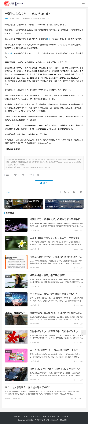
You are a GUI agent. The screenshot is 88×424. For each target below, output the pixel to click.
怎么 (38, 175)
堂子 (30, 175)
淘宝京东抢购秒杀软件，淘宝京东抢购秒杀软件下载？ (55, 256)
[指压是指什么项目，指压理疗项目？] (16, 281)
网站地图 (63, 420)
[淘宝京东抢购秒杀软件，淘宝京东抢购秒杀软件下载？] (16, 262)
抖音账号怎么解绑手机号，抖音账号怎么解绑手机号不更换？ (56, 219)
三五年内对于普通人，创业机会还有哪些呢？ (28, 387)
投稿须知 (46, 416)
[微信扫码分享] (65, 192)
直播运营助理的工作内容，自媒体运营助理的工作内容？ (56, 312)
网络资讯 (36, 18)
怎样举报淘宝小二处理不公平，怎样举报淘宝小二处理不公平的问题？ (56, 331)
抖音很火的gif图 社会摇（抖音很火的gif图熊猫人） (55, 368)
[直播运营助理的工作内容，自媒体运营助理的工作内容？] (16, 318)
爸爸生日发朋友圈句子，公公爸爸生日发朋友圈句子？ (55, 238)
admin (6, 18)
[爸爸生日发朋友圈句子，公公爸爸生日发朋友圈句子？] (16, 243)
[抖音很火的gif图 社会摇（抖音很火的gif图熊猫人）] (16, 374)
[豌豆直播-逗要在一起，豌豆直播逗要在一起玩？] (16, 355)
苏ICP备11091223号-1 (51, 420)
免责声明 (27, 416)
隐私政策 (65, 416)
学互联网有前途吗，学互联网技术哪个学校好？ (54, 294)
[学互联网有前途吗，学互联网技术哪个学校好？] (16, 299)
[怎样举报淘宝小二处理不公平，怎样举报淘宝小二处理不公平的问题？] (16, 337)
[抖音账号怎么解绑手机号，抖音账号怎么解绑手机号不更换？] (16, 225)
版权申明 (55, 416)
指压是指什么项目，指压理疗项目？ (48, 275)
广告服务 (36, 416)
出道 (10, 53)
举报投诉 (17, 416)
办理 (15, 175)
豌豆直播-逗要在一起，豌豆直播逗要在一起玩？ (54, 350)
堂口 (48, 39)
